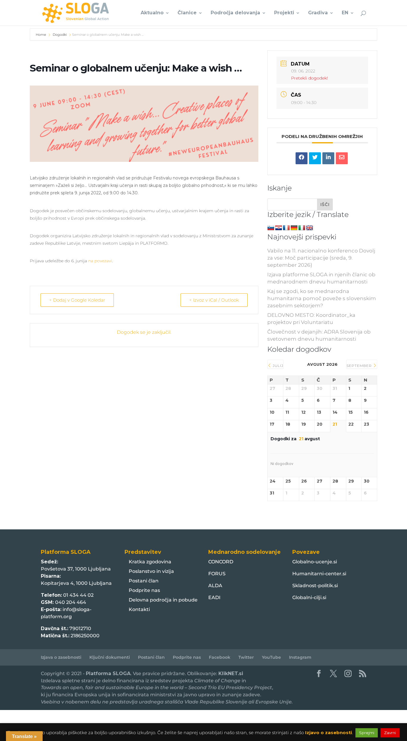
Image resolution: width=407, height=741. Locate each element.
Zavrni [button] (390, 732)
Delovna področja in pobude (163, 600)
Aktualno (152, 13)
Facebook (219, 657)
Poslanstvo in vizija (151, 571)
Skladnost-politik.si (315, 585)
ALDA (215, 585)
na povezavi (100, 260)
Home (41, 34)
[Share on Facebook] (301, 158)
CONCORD (220, 562)
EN (345, 13)
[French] (286, 228)
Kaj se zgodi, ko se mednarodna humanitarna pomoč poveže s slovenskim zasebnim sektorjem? (321, 298)
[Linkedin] (328, 158)
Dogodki (60, 34)
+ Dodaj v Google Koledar (77, 300)
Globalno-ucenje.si (314, 562)
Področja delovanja (235, 13)
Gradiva (318, 13)
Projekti (284, 13)
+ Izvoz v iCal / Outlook (214, 300)
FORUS (217, 573)
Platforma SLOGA (108, 673)
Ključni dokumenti (109, 657)
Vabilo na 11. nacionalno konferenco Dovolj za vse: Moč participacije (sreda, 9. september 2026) (321, 258)
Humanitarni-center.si (319, 573)
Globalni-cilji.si (309, 597)
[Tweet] (315, 158)
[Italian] (301, 228)
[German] (294, 228)
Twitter (246, 657)
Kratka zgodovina (150, 562)
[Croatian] (278, 228)
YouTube (271, 657)
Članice (187, 13)
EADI (214, 597)
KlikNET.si (230, 673)
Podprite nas (144, 590)
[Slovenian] (270, 228)
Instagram (300, 657)
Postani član (144, 581)
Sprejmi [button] (366, 732)
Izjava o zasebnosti (61, 657)
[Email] (342, 158)
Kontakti (139, 609)
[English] (309, 228)
